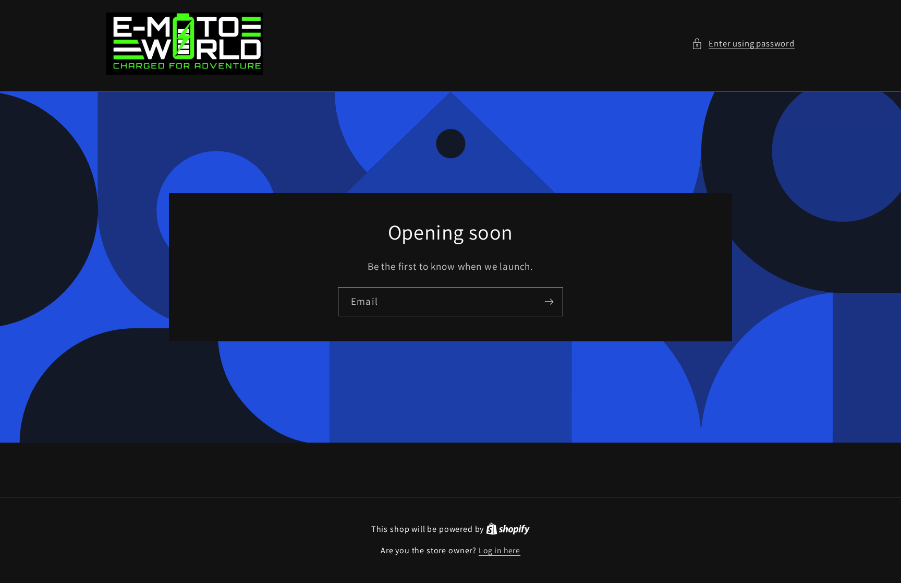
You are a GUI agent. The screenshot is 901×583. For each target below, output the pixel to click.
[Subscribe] (549, 301)
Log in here (499, 550)
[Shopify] (508, 528)
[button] (743, 44)
